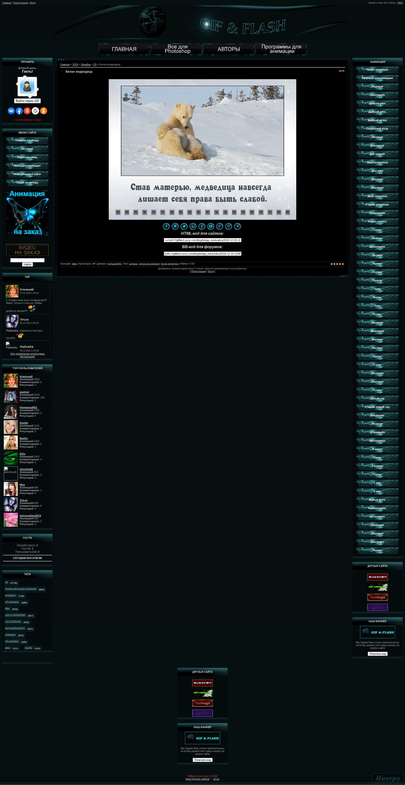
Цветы (377, 356)
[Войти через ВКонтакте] (11, 110)
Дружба (377, 255)
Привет (377, 263)
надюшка (133, 264)
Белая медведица (170, 264)
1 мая (377, 482)
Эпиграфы (377, 541)
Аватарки (377, 533)
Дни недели (377, 154)
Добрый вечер (377, 120)
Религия (377, 423)
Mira (7, 608)
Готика (377, 390)
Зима (74, 264)
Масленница (377, 440)
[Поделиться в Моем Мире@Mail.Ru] (210, 226)
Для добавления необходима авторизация (27, 355)
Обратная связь (27, 157)
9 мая (377, 491)
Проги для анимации (27, 165)
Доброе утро (377, 103)
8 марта (377, 449)
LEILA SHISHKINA (15, 615)
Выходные (377, 145)
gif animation (12, 601)
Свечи (377, 229)
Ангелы (377, 347)
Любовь (377, 238)
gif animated (12, 641)
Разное (377, 550)
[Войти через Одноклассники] (43, 110)
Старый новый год (377, 407)
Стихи (377, 364)
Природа (377, 322)
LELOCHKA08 (13, 621)
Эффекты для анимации (377, 78)
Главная (6, 2)
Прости (377, 280)
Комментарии (377, 508)
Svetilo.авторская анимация (20, 588)
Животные (377, 331)
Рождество (377, 415)
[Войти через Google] (35, 111)
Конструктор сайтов (197, 779)
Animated (10, 634)
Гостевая (27, 148)
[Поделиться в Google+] (219, 226)
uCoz (216, 779)
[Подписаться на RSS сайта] (237, 226)
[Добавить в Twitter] (184, 226)
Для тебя (377, 170)
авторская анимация (149, 264)
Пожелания (377, 94)
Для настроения (377, 162)
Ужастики (377, 381)
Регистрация (20, 2)
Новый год (377, 398)
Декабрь (86, 64)
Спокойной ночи (377, 128)
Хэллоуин (377, 373)
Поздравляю (377, 213)
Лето (377, 305)
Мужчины (377, 187)
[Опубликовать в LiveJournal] (228, 226)
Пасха (377, 474)
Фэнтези (377, 339)
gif (6, 582)
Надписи (377, 86)
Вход (33, 2)
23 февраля (377, 432)
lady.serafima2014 (15, 628)
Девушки (377, 179)
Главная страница (27, 140)
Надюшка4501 (114, 264)
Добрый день (377, 111)
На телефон (377, 516)
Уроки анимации (377, 69)
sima (7, 647)
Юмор (377, 457)
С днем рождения (377, 204)
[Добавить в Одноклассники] (202, 226)
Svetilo (28, 647)
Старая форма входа (27, 119)
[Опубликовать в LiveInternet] (193, 226)
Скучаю (377, 272)
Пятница (377, 137)
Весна (377, 297)
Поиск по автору (27, 182)
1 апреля (377, 466)
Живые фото (377, 499)
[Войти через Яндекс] (27, 110)
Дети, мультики (377, 196)
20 (95, 64)
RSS (400, 2)
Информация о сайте (27, 174)
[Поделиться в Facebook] (166, 226)
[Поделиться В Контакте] (175, 226)
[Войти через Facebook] (19, 110)
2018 (75, 64)
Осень (377, 314)
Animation (10, 595)
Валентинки (377, 246)
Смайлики (377, 525)
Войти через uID (27, 101)
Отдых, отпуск (377, 221)
